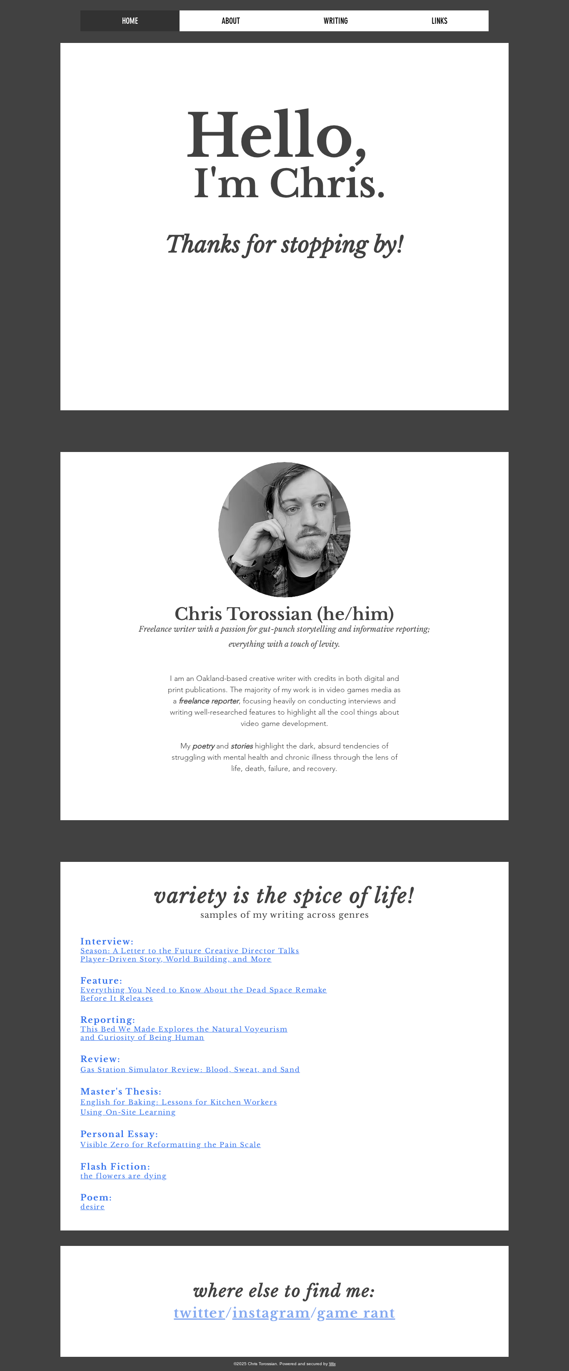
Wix (332, 1363)
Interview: (107, 942)
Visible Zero (104, 1144)
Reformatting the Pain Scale (204, 1144)
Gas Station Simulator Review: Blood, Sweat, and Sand (190, 1069)
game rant (356, 1313)
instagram (271, 1313)
